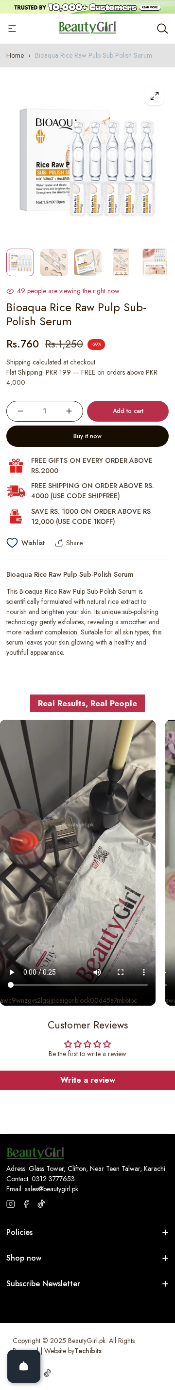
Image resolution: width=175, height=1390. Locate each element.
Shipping (18, 362)
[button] (151, 695)
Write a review (87, 1080)
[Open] (23, 1366)
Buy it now (87, 436)
